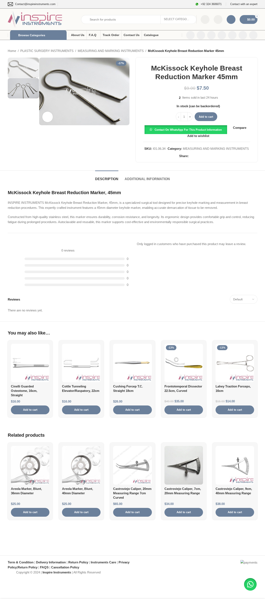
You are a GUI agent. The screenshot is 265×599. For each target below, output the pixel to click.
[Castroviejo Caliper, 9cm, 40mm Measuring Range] (235, 465)
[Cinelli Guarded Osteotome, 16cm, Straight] (30, 363)
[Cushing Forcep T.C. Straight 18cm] (132, 363)
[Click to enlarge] (47, 117)
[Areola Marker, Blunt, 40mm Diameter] (81, 465)
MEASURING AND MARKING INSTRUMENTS (111, 51)
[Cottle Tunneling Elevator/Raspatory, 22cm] (81, 363)
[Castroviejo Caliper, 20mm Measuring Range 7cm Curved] (132, 465)
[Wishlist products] (218, 19)
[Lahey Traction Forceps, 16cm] (235, 363)
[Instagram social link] (211, 35)
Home (12, 51)
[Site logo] (35, 19)
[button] (186, 129)
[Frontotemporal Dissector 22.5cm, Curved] (183, 363)
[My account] (231, 19)
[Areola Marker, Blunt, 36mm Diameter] (30, 465)
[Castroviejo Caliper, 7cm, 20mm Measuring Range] (183, 465)
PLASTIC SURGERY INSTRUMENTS (47, 51)
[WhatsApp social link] (243, 35)
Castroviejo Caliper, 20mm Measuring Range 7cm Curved (132, 493)
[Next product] (254, 50)
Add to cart (206, 116)
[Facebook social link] (190, 35)
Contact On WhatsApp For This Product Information (188, 129)
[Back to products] (249, 50)
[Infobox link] (32, 4)
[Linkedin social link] (232, 35)
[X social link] (201, 35)
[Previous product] (244, 50)
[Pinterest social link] (201, 156)
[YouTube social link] (222, 35)
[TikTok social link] (253, 35)
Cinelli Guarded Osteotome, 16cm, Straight (24, 391)
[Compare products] (205, 19)
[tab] (106, 176)
